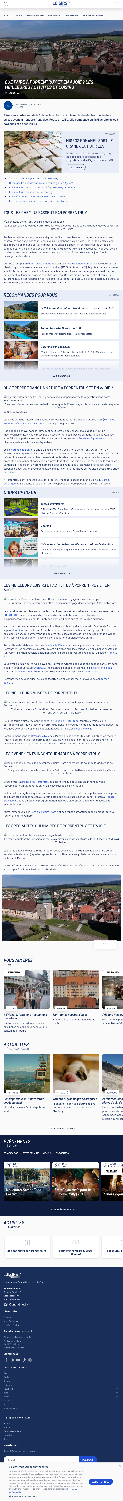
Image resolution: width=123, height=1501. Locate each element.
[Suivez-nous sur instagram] (12, 1360)
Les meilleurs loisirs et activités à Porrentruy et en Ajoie (42, 187)
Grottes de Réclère (56, 645)
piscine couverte (28, 671)
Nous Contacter (11, 1321)
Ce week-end (11, 1153)
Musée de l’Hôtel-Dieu (66, 720)
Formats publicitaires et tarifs (17, 1337)
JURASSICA (11, 615)
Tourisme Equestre (90, 438)
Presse (7, 1427)
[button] (46, 1496)
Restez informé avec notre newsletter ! (21, 1451)
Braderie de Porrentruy (35, 781)
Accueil (7, 15)
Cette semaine (30, 1153)
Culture (19, 15)
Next (112, 944)
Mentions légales (11, 1325)
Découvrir (76, 167)
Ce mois (47, 1153)
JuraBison (18, 630)
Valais (6, 1377)
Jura (6, 1392)
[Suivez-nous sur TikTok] (24, 1360)
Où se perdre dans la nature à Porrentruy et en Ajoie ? (41, 182)
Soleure (7, 1400)
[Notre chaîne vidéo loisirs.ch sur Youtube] (18, 1360)
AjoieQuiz (39, 667)
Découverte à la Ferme (28, 423)
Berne (6, 1396)
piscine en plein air (102, 667)
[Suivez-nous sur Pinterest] (30, 1360)
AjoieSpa (91, 671)
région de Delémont (39, 263)
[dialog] (61, 1481)
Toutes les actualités (61, 1128)
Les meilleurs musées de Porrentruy (30, 192)
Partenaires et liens (12, 1431)
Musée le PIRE (82, 728)
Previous (98, 944)
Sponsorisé (110, 134)
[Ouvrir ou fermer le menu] (117, 4)
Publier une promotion (14, 1347)
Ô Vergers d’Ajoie (41, 735)
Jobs (6, 1439)
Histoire (7, 1423)
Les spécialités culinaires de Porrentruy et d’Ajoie (38, 201)
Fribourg (8, 1385)
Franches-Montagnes (84, 263)
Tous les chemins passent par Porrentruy (33, 178)
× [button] (119, 1466)
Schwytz (7, 1404)
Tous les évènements (61, 1209)
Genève (7, 1381)
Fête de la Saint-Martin (44, 811)
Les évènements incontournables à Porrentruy (37, 196)
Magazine (8, 1435)
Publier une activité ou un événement (12, 1342)
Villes (29, 15)
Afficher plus (61, 375)
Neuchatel (8, 1388)
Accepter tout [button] (100, 1481)
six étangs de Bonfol (21, 449)
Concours (8, 1317)
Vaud (6, 1373)
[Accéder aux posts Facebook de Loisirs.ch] (6, 1360)
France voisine (10, 1408)
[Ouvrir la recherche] (6, 4)
